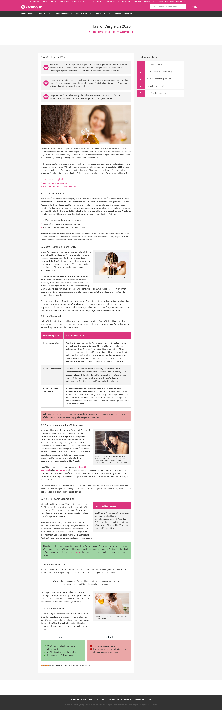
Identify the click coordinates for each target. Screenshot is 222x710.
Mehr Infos (187, 1)
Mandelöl (45, 470)
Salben (117, 13)
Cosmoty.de (39, 7)
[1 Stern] (42, 665)
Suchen (194, 7)
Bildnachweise (112, 700)
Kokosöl (82, 467)
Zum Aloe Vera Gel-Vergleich (55, 183)
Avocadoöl (60, 470)
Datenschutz (126, 700)
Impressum (139, 700)
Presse (148, 700)
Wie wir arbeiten (96, 700)
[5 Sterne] (50, 665)
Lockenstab (75, 552)
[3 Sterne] (46, 665)
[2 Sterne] (44, 665)
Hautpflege (44, 13)
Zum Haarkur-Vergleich (53, 179)
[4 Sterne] (48, 665)
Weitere (128, 13)
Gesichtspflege (102, 13)
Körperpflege (28, 13)
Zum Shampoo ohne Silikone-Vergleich (60, 186)
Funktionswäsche (63, 13)
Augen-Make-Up (83, 13)
